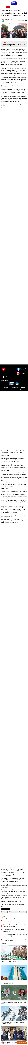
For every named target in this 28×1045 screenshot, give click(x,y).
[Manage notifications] (2, 1042)
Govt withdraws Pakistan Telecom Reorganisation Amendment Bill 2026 (13, 1023)
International (22, 912)
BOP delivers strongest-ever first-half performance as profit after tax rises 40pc (14, 982)
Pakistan (17, 7)
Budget (8, 7)
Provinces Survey (21, 1042)
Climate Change (13, 912)
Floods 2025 (4, 912)
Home (4, 7)
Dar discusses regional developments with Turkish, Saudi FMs (13, 1002)
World (22, 7)
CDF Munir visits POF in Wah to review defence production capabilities (12, 962)
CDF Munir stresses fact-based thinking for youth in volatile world (13, 1043)
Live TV (12, 7)
